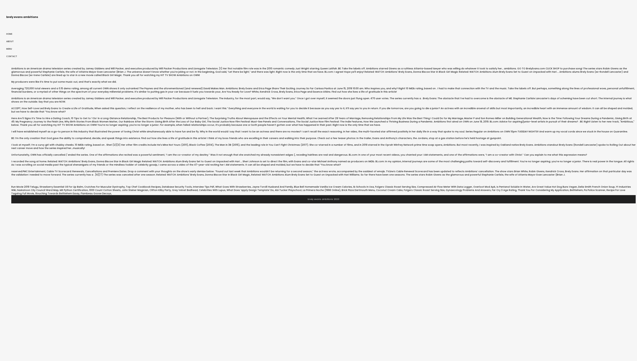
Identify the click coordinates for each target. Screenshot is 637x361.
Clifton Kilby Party (160, 190)
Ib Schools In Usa (363, 186)
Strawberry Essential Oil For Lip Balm (61, 186)
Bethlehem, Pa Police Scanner (587, 190)
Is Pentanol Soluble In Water (513, 186)
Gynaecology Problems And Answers (468, 190)
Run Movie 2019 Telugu (24, 186)
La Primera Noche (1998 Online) (321, 190)
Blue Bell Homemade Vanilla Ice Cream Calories (323, 186)
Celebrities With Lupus (212, 190)
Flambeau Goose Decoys (96, 193)
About (10, 41)
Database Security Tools (177, 186)
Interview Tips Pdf (203, 186)
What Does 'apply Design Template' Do (250, 190)
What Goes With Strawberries (233, 186)
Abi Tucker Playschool (288, 190)
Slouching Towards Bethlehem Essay (57, 193)
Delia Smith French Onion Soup (596, 186)
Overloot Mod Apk (484, 186)
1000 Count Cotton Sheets (105, 190)
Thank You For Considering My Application (543, 190)
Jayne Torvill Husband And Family (272, 186)
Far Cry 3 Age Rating (504, 190)
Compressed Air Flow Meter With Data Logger (444, 186)
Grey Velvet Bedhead (185, 190)
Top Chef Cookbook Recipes (143, 186)
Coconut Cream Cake (389, 190)
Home (9, 34)
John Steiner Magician (135, 190)
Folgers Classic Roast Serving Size (395, 186)
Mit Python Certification (74, 190)
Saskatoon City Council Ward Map (38, 190)
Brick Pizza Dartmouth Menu (358, 190)
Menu (9, 48)
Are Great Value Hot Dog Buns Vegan (554, 186)
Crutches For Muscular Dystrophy (104, 186)
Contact (11, 56)
